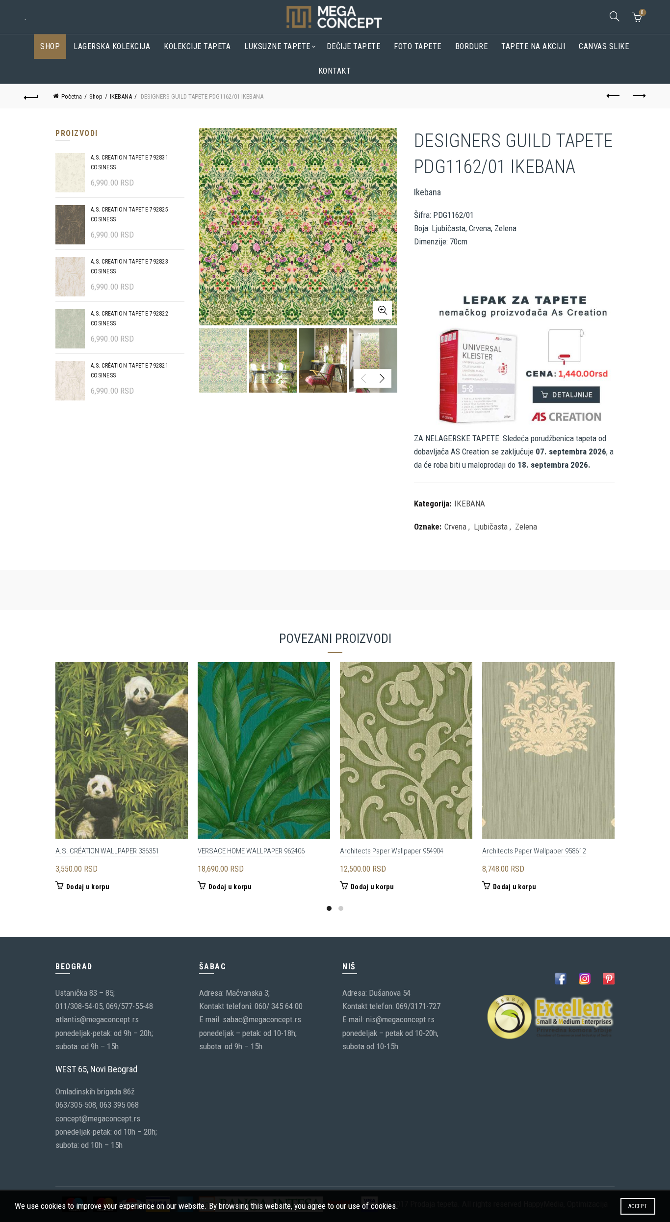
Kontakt (334, 71)
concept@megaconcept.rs (97, 1118)
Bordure (471, 46)
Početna (71, 96)
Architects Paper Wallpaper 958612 (534, 851)
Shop (50, 46)
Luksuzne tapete (277, 46)
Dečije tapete (354, 46)
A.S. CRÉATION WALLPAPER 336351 (107, 851)
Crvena (455, 526)
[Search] (614, 16)
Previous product (614, 96)
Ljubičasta (491, 526)
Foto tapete (417, 46)
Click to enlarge (382, 310)
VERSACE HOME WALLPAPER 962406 (251, 851)
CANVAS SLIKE (604, 46)
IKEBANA (121, 96)
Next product (638, 96)
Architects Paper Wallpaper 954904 (391, 851)
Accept (637, 1206)
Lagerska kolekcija (112, 46)
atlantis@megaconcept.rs (97, 1019)
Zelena (526, 526)
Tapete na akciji (533, 46)
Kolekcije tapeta (197, 46)
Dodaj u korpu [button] (87, 887)
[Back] (31, 96)
